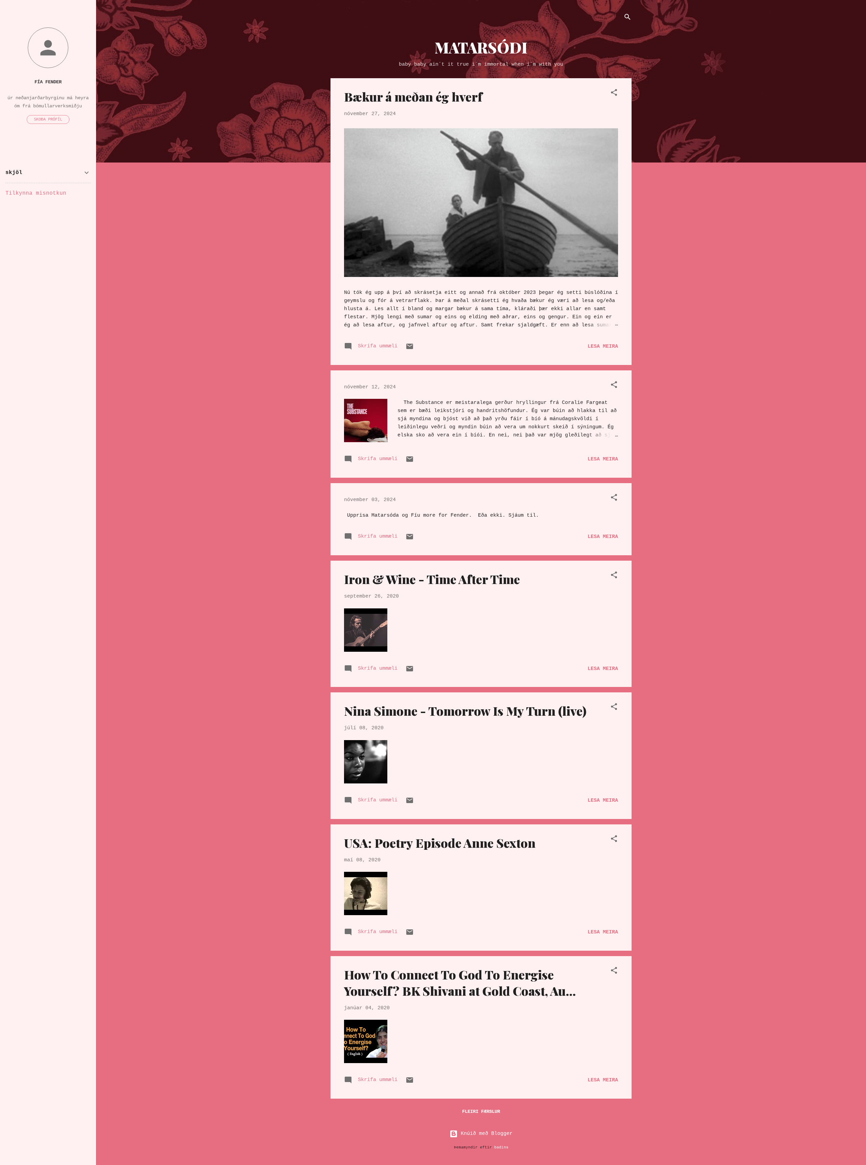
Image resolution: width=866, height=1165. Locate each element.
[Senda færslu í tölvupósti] (410, 349)
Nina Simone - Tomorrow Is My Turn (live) (465, 711)
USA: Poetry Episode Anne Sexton (439, 843)
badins (501, 1147)
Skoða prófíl (48, 119)
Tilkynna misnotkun (35, 193)
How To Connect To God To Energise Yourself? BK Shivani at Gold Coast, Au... (460, 982)
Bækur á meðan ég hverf (413, 96)
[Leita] (627, 18)
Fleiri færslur (481, 1111)
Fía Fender (48, 82)
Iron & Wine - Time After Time (432, 579)
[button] (614, 94)
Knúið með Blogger (485, 1134)
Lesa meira (603, 346)
